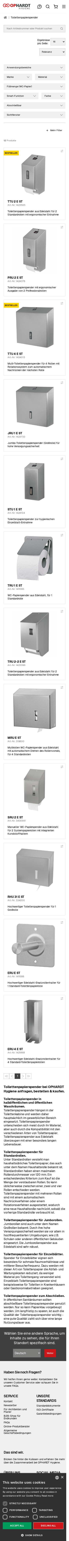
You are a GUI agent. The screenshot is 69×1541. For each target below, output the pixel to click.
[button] (33, 1535)
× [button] (62, 1477)
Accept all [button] (17, 1525)
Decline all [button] (48, 1525)
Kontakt (8, 1401)
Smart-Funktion (15, 95)
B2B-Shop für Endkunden (12, 1417)
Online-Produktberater (17, 1426)
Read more (48, 1495)
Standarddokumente (48, 1405)
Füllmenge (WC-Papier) (19, 86)
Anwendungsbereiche (19, 67)
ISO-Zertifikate (45, 1409)
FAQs (7, 1422)
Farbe (48, 95)
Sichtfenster (13, 114)
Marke (10, 77)
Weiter (50, 1353)
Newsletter (10, 1405)
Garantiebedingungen (48, 1413)
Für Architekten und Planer (15, 1410)
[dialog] (33, 1507)
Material (42, 77)
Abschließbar (14, 105)
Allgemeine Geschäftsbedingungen (17, 1432)
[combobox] (57, 1477)
